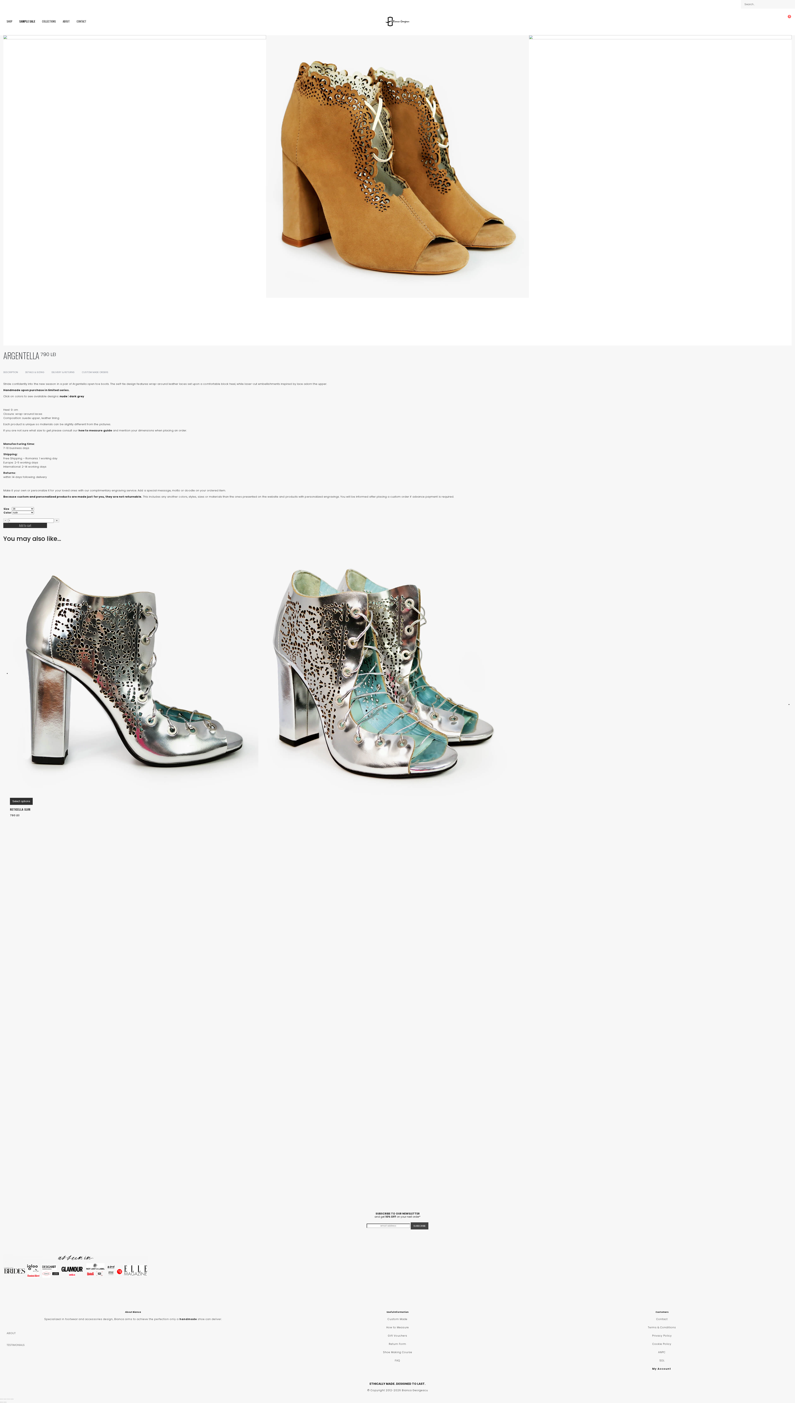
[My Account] (779, 21)
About (66, 21)
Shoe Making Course (397, 1352)
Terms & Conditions (662, 1327)
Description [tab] (10, 372)
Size (6, 508)
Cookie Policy (661, 1344)
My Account (661, 1369)
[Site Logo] (397, 21)
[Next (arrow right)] (5, 1402)
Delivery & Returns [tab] (63, 372)
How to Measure (397, 1327)
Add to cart (25, 525)
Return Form (397, 1344)
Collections (49, 21)
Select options (21, 801)
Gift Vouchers (397, 1335)
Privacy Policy (662, 1335)
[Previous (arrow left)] (1, 1402)
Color (7, 512)
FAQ (397, 1360)
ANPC (662, 1352)
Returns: (9, 473)
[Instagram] (11, 4)
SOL (662, 1360)
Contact (81, 21)
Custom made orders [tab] (95, 372)
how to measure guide (95, 430)
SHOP (9, 21)
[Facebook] (4, 4)
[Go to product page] (401, 674)
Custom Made (397, 1319)
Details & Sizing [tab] (34, 372)
